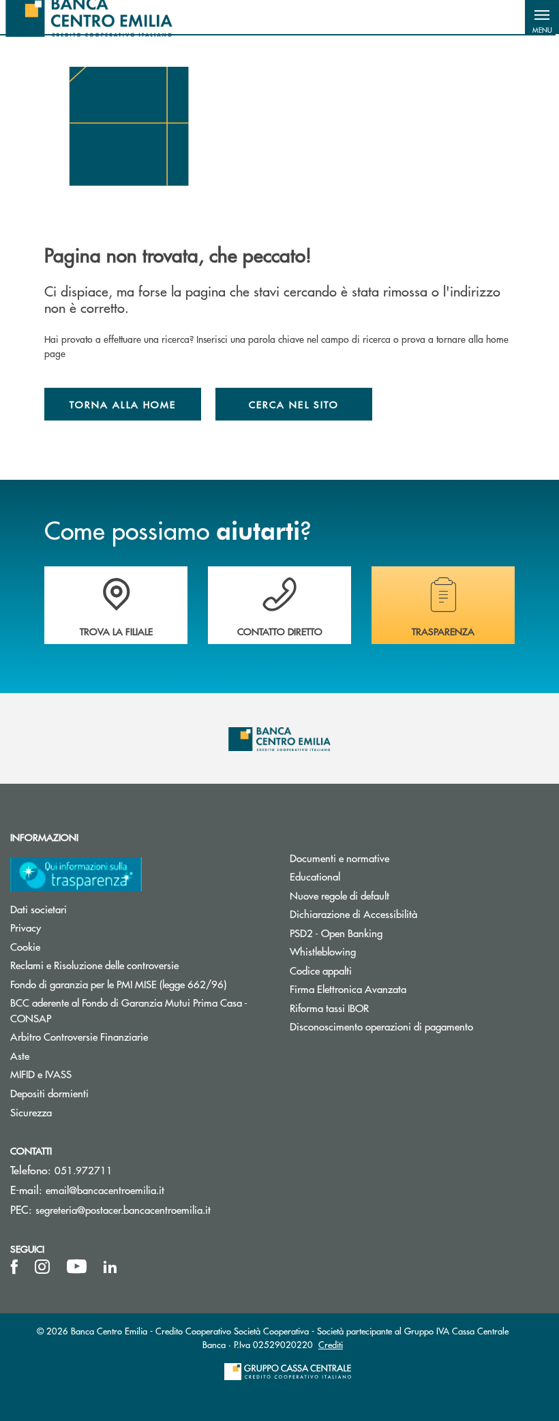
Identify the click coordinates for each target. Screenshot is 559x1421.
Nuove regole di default (339, 895)
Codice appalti (321, 970)
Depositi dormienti (49, 1093)
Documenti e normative (339, 858)
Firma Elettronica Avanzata (348, 988)
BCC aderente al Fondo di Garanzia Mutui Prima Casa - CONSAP (128, 1010)
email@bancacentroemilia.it (105, 1189)
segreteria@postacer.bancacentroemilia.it (123, 1209)
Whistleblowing (323, 951)
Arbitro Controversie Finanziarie (130, 1036)
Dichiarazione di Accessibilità (353, 913)
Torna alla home (123, 404)
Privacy (25, 927)
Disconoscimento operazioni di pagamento (381, 1026)
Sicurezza (31, 1112)
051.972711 (83, 1170)
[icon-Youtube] (76, 1266)
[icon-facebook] (14, 1266)
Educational (315, 876)
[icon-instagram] (42, 1266)
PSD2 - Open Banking (336, 933)
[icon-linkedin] (110, 1266)
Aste (19, 1055)
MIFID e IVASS (41, 1074)
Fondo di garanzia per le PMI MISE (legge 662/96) (139, 984)
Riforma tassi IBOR (329, 1007)
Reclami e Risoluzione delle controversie (94, 965)
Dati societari (38, 909)
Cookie (25, 946)
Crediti (330, 1344)
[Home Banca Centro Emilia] (89, 17)
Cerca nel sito (294, 404)
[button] (542, 17)
